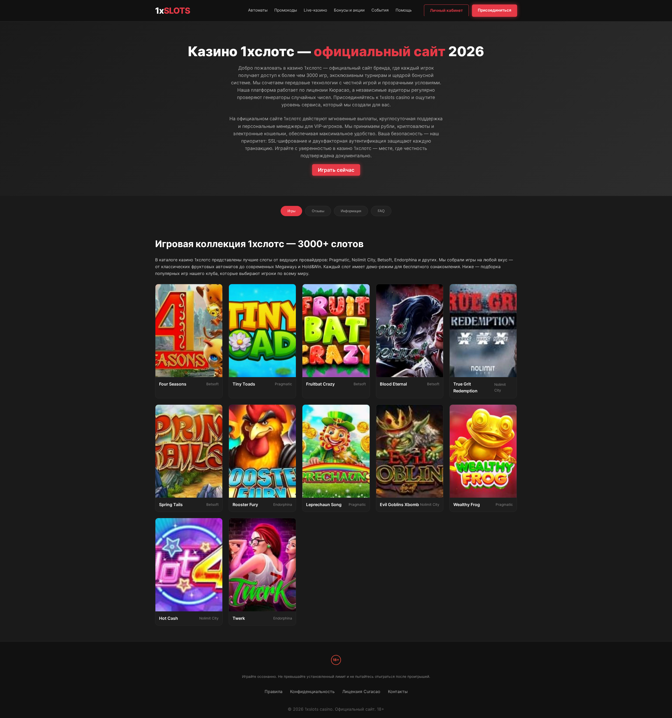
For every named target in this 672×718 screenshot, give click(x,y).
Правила (273, 691)
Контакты (398, 691)
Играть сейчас (336, 170)
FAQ (381, 211)
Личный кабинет (446, 10)
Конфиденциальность (312, 691)
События (380, 10)
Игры (291, 211)
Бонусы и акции (349, 10)
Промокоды (285, 10)
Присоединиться (494, 10)
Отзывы (318, 211)
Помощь (404, 10)
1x (172, 11)
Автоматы (257, 10)
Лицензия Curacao (361, 691)
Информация (351, 211)
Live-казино (315, 10)
